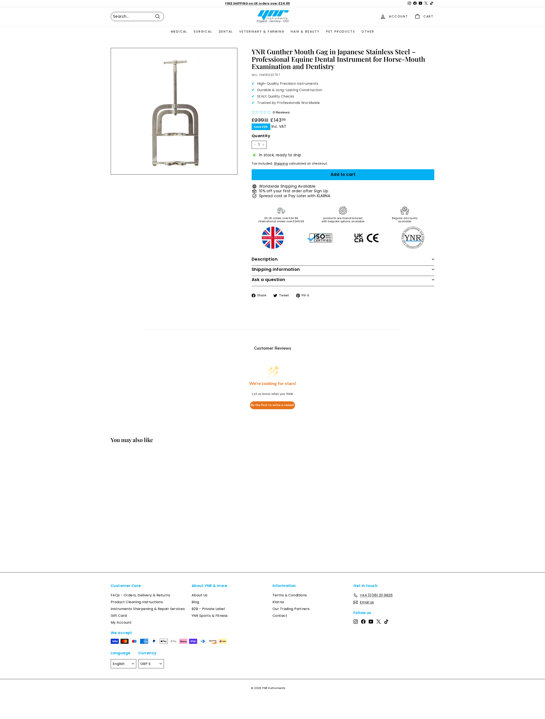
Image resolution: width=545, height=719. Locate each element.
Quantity (261, 135)
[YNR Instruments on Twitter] (378, 621)
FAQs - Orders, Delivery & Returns (140, 595)
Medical (179, 31)
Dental (226, 31)
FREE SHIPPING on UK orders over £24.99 (257, 3)
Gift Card (119, 615)
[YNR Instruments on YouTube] (371, 621)
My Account (121, 622)
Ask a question (268, 280)
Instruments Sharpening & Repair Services (148, 608)
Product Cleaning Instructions (137, 602)
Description (265, 259)
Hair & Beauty (305, 31)
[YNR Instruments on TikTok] (386, 621)
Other (367, 31)
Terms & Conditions (289, 595)
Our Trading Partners (291, 608)
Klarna (278, 602)
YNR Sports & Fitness (210, 615)
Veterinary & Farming (261, 31)
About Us (199, 595)
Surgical (203, 31)
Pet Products (340, 31)
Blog (195, 602)
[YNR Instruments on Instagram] (355, 621)
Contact (279, 615)
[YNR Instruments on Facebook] (363, 621)
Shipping (281, 163)
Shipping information (276, 269)
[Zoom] (174, 111)
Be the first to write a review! (272, 405)
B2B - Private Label (208, 608)
